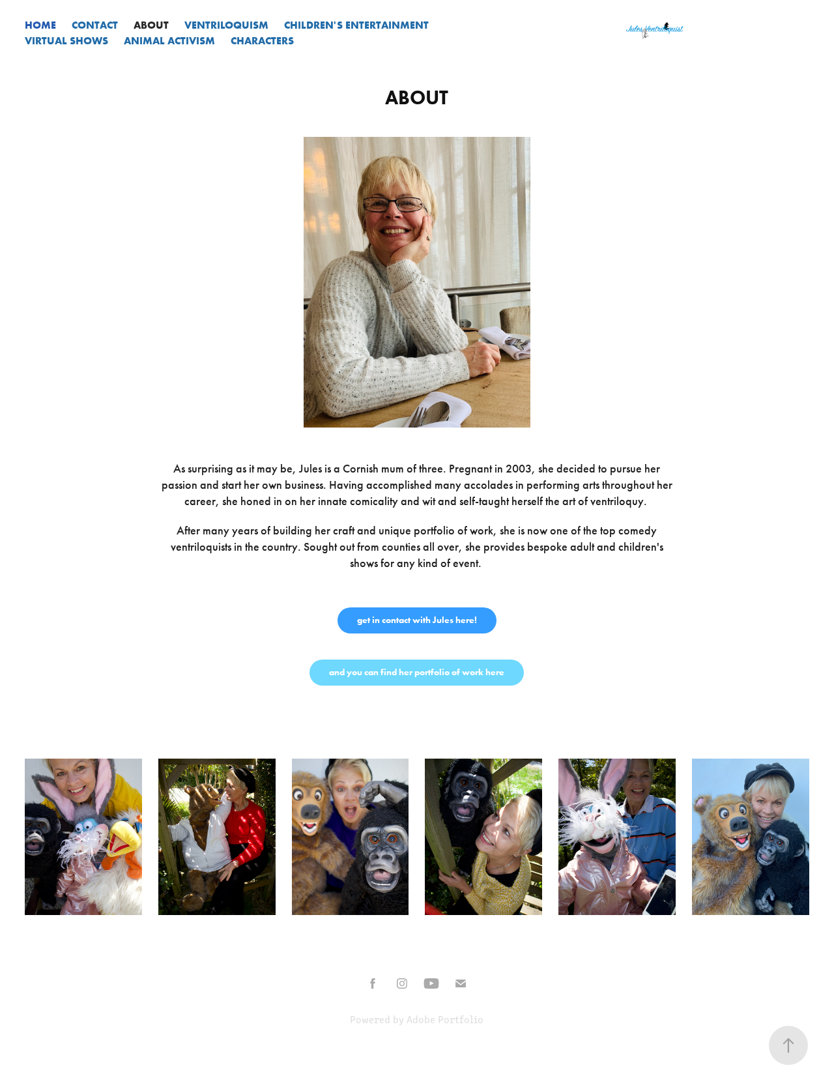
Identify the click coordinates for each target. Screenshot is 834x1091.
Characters (262, 40)
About (151, 24)
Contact (95, 24)
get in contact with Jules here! (417, 620)
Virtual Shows (66, 40)
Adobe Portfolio (445, 1019)
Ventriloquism (226, 24)
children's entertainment (356, 24)
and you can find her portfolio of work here (416, 672)
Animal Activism (169, 40)
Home (40, 24)
